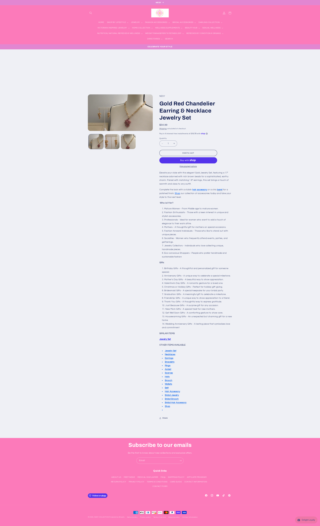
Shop (167, 406)
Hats (167, 377)
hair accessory (199, 190)
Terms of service (159, 517)
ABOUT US (116, 477)
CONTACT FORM (160, 486)
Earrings (169, 358)
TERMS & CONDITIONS (157, 482)
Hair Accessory (172, 391)
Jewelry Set (165, 339)
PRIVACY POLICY (136, 482)
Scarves (169, 373)
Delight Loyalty (308, 520)
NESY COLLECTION (101, 517)
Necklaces (170, 354)
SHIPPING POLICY (176, 477)
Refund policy (132, 517)
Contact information (190, 517)
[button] (91, 13)
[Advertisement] (160, 68)
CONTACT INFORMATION (195, 482)
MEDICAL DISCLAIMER (148, 477)
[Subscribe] (181, 460)
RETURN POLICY (118, 482)
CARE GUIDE (176, 482)
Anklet (168, 369)
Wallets (168, 384)
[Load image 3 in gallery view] (128, 141)
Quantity (163, 138)
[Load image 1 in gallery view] (95, 141)
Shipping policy (174, 517)
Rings (167, 365)
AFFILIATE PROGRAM (197, 477)
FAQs (163, 477)
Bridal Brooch (172, 399)
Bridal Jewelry (172, 395)
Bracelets (169, 362)
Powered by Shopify (116, 517)
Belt (167, 388)
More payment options (188, 166)
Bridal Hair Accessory (175, 402)
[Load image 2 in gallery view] (112, 141)
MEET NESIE (129, 477)
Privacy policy (145, 517)
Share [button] (165, 418)
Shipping (163, 129)
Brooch (168, 380)
